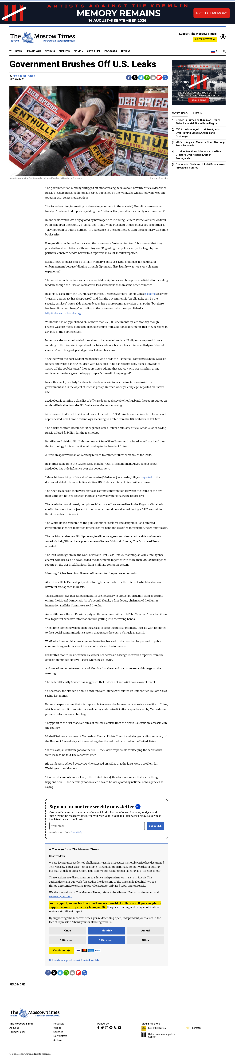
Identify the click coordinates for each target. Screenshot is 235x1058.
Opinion (78, 51)
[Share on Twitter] (135, 77)
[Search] (224, 51)
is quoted (150, 293)
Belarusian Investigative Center (161, 1035)
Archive (125, 51)
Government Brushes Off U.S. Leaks (82, 64)
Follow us (103, 1023)
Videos (57, 1027)
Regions (50, 51)
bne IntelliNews (157, 1028)
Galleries (58, 1031)
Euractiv (196, 1027)
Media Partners (150, 1023)
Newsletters (60, 1035)
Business (64, 51)
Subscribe (155, 826)
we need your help (60, 896)
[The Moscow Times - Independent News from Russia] (42, 37)
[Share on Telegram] (141, 77)
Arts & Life (94, 51)
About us (14, 1027)
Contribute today (205, 39)
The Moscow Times (21, 1023)
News (18, 51)
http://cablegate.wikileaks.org (63, 313)
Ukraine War (33, 51)
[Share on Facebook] (129, 77)
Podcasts (110, 51)
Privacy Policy (76, 832)
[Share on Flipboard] (159, 77)
